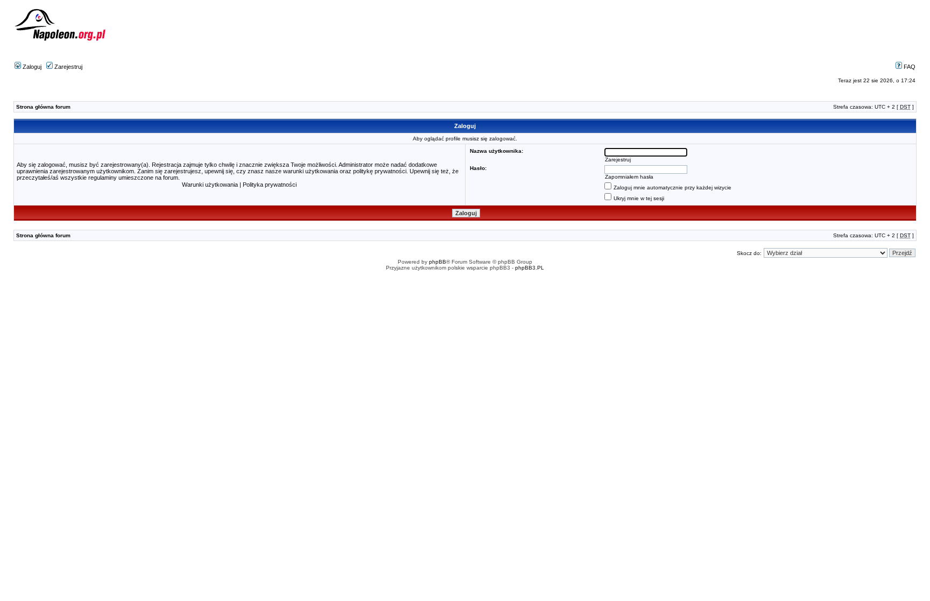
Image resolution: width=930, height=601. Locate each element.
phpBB (437, 262)
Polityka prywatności (270, 184)
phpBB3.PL (529, 268)
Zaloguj (31, 66)
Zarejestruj (67, 66)
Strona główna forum (43, 107)
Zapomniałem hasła (629, 177)
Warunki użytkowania (210, 184)
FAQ (908, 66)
